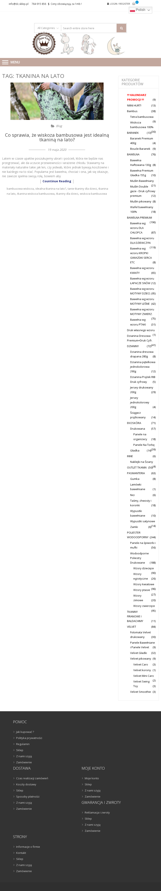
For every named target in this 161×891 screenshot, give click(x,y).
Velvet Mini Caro (143, 676)
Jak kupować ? (25, 732)
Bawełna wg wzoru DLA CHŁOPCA (137, 227)
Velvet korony (142, 670)
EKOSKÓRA (134, 423)
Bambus (132, 111)
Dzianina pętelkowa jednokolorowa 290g (142, 366)
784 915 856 (39, 4)
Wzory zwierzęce (144, 606)
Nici (132, 495)
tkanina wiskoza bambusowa (36, 194)
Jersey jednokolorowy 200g (139, 402)
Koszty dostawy (26, 784)
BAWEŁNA (133, 154)
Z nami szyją (24, 756)
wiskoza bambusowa (93, 194)
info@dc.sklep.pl (19, 4)
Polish (140, 10)
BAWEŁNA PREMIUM (139, 217)
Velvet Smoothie (140, 692)
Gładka (134, 450)
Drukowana (137, 428)
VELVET (131, 627)
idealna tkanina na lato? (50, 188)
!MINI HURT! (134, 105)
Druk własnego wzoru (141, 330)
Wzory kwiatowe (143, 584)
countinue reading (57, 181)
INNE (130, 456)
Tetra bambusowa (141, 117)
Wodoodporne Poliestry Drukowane (139, 557)
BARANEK (133, 133)
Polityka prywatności (29, 738)
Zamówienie (24, 762)
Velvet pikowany (140, 658)
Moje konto (92, 778)
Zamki (134, 527)
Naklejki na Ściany (141, 462)
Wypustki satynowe (142, 521)
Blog (59, 126)
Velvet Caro (140, 664)
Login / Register (120, 3)
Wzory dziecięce (143, 568)
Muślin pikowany (140, 201)
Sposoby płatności (27, 796)
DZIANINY (133, 346)
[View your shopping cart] (133, 4)
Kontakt (21, 853)
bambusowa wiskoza (20, 188)
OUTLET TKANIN (137, 467)
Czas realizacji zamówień (32, 778)
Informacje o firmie (28, 847)
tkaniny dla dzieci (67, 194)
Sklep (19, 750)
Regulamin (23, 744)
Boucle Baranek (140, 149)
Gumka (134, 479)
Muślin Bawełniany (142, 181)
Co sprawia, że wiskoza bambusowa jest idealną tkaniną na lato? (57, 137)
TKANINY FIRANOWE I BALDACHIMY (135, 616)
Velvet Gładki (138, 653)
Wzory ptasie (141, 590)
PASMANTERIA (136, 473)
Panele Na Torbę (144, 445)
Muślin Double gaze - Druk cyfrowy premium (142, 191)
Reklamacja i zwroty (97, 812)
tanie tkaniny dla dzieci (82, 188)
